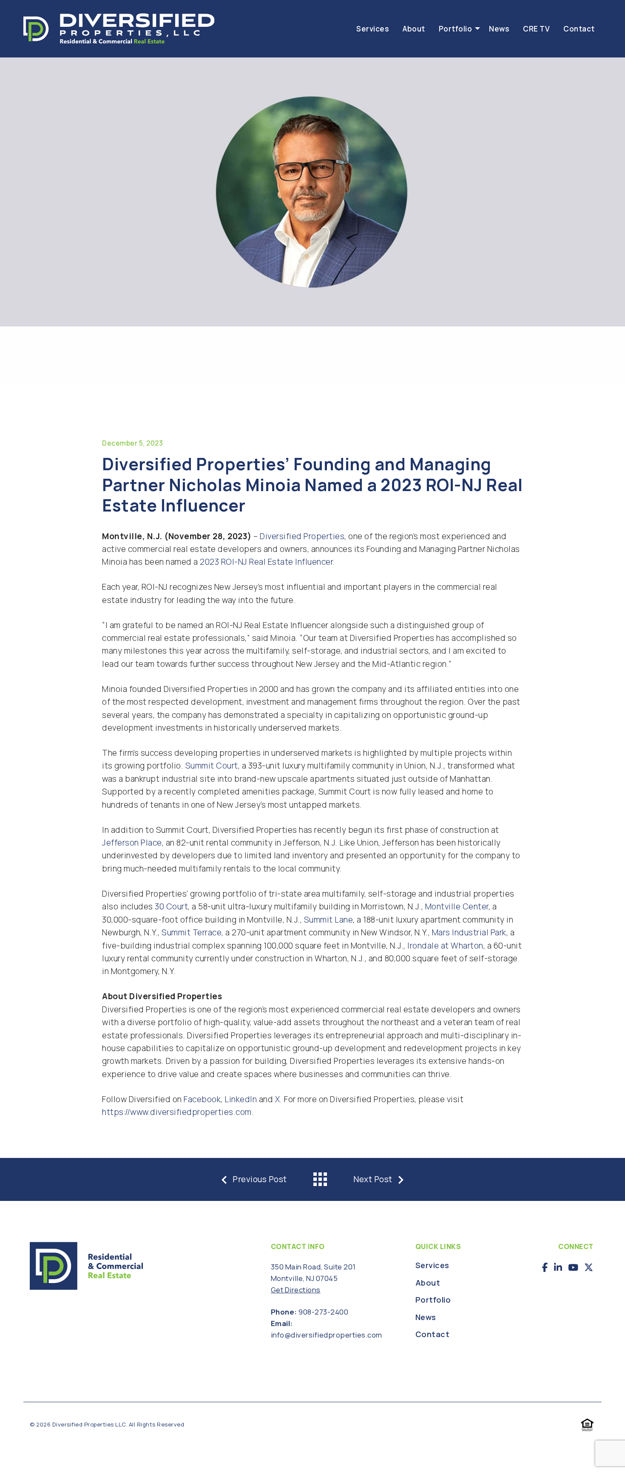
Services (372, 29)
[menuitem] (372, 28)
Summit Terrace (192, 932)
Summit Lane (328, 919)
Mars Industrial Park (469, 932)
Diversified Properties (302, 536)
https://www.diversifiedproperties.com (177, 1112)
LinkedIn (240, 1099)
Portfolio (455, 29)
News (499, 29)
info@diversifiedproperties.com (326, 1335)
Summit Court (211, 765)
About (414, 29)
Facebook (202, 1099)
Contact (579, 29)
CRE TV (536, 29)
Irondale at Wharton (445, 945)
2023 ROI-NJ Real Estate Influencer (266, 561)
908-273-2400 (323, 1312)
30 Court (171, 906)
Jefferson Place (132, 842)
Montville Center (457, 906)
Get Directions (296, 1290)
